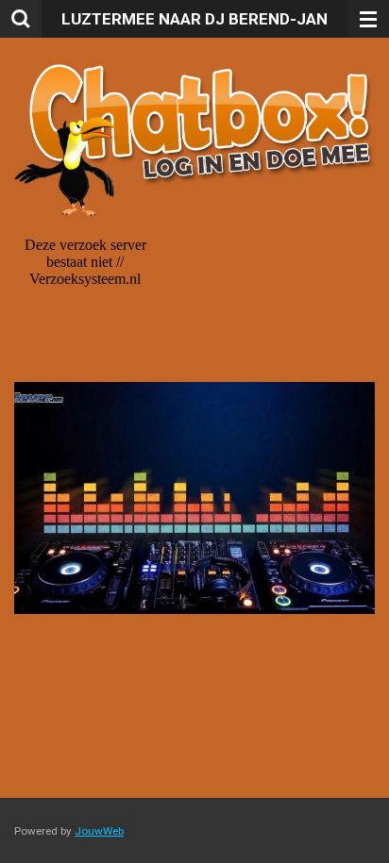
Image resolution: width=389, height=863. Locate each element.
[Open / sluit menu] (368, 19)
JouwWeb (99, 831)
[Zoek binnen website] (21, 19)
